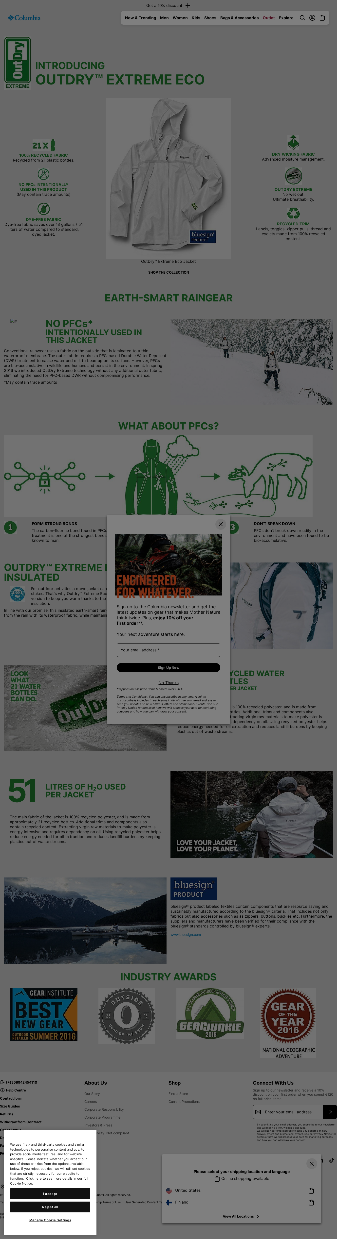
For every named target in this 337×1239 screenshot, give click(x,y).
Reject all (50, 1207)
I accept (50, 1194)
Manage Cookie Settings (50, 1220)
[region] (50, 1182)
